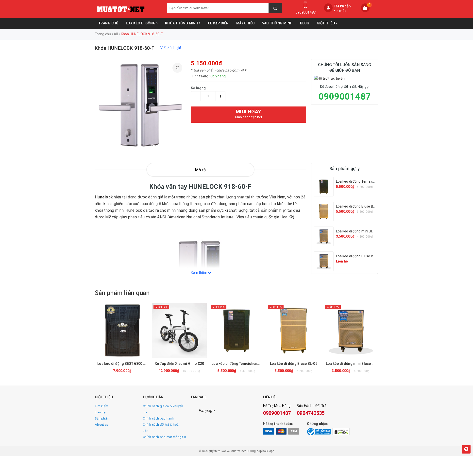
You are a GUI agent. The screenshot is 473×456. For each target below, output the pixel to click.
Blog (304, 23)
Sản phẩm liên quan (122, 293)
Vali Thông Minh (277, 23)
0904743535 (311, 413)
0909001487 (305, 12)
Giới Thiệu (326, 23)
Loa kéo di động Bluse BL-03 (358, 256)
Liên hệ (100, 412)
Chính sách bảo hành (158, 418)
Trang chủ (108, 23)
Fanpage (206, 410)
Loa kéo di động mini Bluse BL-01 (362, 231)
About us (101, 424)
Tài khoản (342, 6)
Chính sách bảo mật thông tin (164, 437)
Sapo (270, 451)
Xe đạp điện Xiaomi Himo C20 (179, 364)
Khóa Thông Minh (182, 23)
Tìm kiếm (101, 406)
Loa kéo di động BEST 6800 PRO (123, 364)
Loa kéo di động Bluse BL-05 (358, 206)
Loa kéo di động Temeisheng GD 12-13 (366, 181)
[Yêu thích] (177, 68)
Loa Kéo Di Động (141, 23)
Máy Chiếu (245, 23)
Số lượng (198, 88)
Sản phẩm (102, 418)
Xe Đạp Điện (218, 23)
